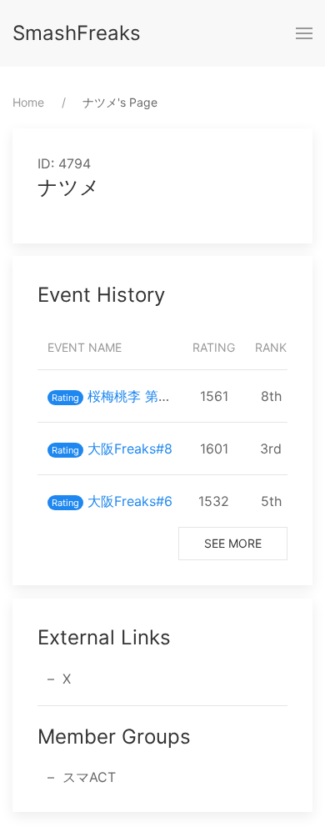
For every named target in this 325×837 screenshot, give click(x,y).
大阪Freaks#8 (130, 448)
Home (28, 102)
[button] (304, 33)
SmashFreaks (76, 33)
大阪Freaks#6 (130, 501)
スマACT (89, 777)
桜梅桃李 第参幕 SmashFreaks (180, 396)
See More (233, 543)
